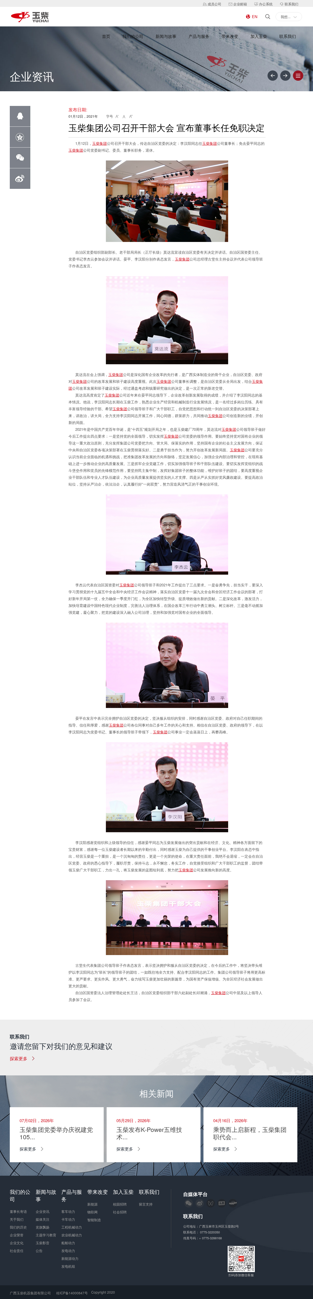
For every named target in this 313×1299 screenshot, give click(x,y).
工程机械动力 (71, 1227)
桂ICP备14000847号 (72, 1292)
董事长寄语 (18, 1211)
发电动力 (68, 1250)
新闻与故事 (166, 36)
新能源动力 (69, 1258)
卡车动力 (68, 1219)
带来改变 (230, 36)
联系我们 (287, 36)
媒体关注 (42, 1219)
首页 (106, 36)
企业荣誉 (16, 1234)
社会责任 (16, 1250)
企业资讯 (42, 1211)
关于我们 (16, 1219)
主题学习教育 (46, 1234)
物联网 (92, 1211)
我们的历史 (18, 1227)
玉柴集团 (99, 143)
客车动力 (68, 1211)
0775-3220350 (210, 1232)
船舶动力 (68, 1242)
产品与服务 (199, 36)
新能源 (92, 1204)
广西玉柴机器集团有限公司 (30, 1292)
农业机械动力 (71, 1234)
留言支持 (146, 1204)
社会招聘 (120, 1211)
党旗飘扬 (42, 1227)
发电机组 (68, 1266)
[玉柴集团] (29, 17)
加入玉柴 (258, 36)
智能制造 (94, 1219)
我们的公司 (133, 36)
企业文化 (16, 1242)
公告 (39, 1250)
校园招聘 (120, 1204)
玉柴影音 (42, 1242)
